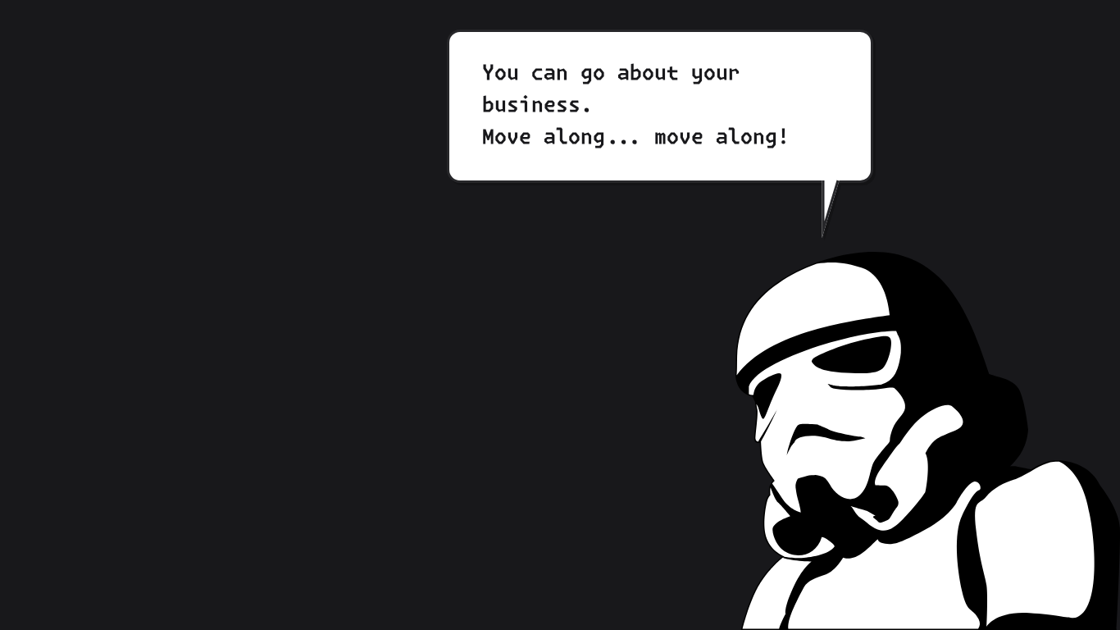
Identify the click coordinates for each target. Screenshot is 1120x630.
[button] (927, 441)
